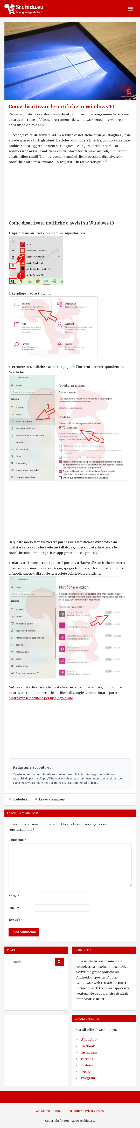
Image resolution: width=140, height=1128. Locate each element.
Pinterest (88, 1065)
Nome (14, 896)
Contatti (58, 1110)
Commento (17, 839)
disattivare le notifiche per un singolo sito (41, 698)
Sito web (14, 919)
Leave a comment (52, 799)
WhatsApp (89, 1040)
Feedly (85, 1072)
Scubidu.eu (21, 799)
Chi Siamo (43, 1110)
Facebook (88, 1046)
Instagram (89, 1052)
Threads (87, 1059)
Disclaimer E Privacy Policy (85, 1110)
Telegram (88, 1078)
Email (14, 907)
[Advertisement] (70, 193)
